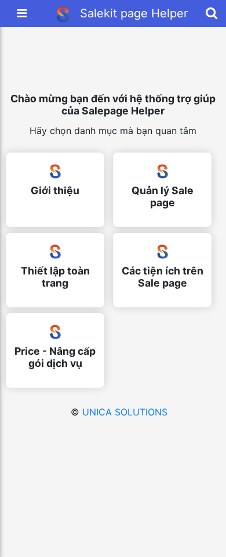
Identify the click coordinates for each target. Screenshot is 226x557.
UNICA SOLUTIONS (124, 412)
